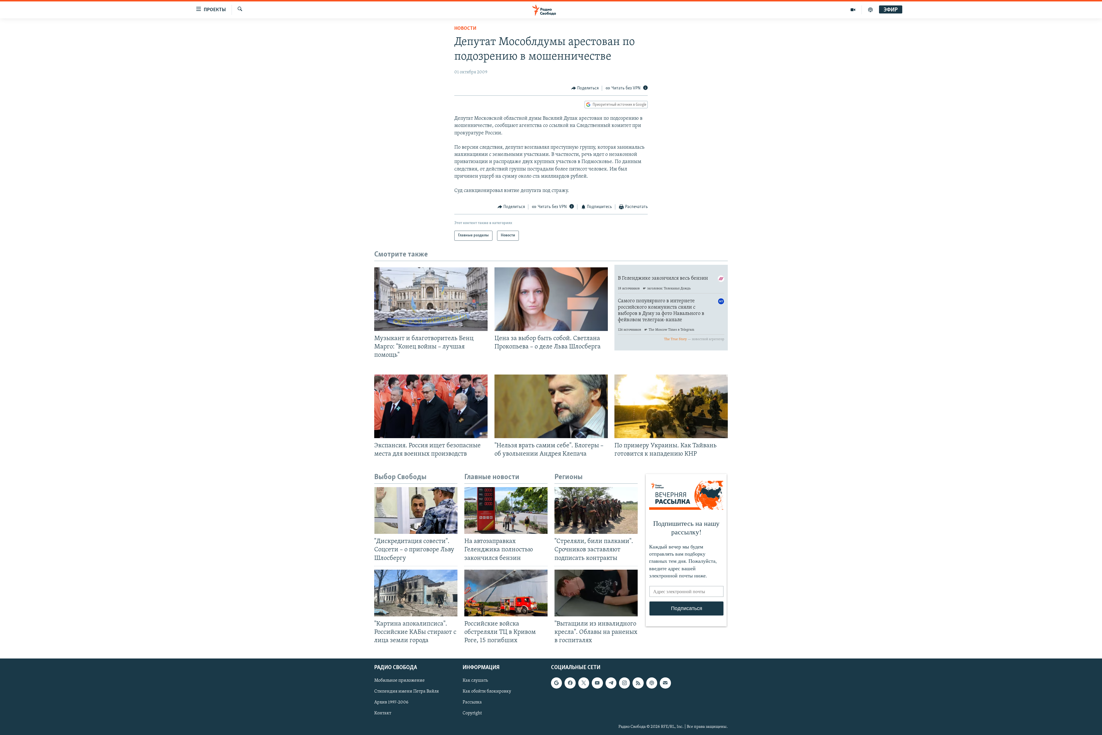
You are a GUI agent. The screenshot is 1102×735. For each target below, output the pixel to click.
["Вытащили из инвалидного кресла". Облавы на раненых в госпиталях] (596, 593)
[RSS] (638, 683)
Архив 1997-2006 (391, 702)
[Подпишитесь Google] (556, 683)
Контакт (382, 713)
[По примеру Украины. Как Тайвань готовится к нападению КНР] (671, 406)
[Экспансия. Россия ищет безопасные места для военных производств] (431, 406)
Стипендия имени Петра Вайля (406, 691)
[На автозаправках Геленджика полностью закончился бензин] (506, 510)
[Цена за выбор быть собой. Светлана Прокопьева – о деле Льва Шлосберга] (551, 299)
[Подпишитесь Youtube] (597, 683)
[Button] (585, 88)
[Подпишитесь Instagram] (624, 683)
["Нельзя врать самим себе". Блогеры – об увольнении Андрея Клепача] (551, 406)
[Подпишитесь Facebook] (569, 683)
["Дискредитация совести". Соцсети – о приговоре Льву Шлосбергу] (415, 510)
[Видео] (853, 9)
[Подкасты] (651, 683)
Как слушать (475, 681)
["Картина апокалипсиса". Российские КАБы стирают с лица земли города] (415, 593)
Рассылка (472, 702)
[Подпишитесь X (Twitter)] (583, 683)
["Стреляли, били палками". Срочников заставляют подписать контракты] (596, 510)
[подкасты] (870, 9)
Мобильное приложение (399, 681)
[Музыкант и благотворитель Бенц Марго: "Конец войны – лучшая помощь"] (431, 299)
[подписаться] (665, 683)
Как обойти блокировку (487, 691)
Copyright (472, 713)
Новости (465, 28)
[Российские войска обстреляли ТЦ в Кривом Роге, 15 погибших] (506, 593)
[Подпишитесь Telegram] (611, 683)
